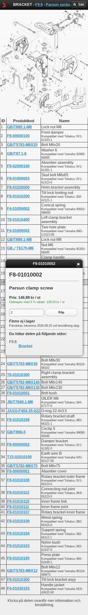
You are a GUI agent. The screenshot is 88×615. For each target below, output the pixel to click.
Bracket (25, 346)
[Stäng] (78, 264)
